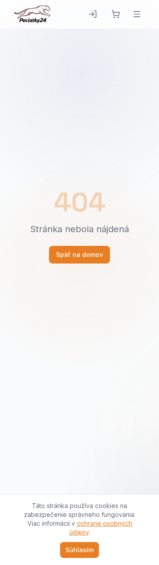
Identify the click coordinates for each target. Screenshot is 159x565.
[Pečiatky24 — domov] (32, 14)
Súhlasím (79, 550)
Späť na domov (79, 254)
